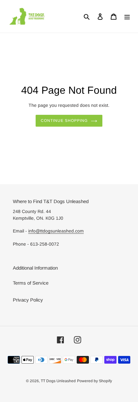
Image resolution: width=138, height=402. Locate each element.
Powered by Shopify (94, 381)
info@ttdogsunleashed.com (56, 230)
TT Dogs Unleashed (58, 381)
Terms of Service (30, 283)
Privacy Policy (28, 300)
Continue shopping (64, 120)
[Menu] (127, 16)
